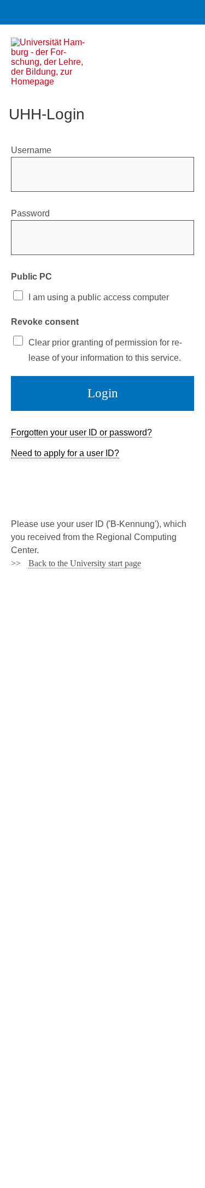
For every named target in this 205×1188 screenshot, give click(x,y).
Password (30, 213)
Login (102, 393)
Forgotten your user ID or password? (81, 432)
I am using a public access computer (98, 297)
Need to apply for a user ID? (65, 453)
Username (31, 150)
